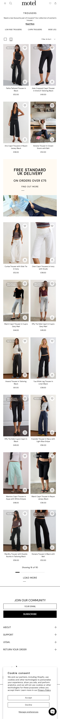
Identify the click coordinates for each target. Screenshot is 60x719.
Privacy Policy (44, 690)
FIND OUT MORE (30, 186)
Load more (30, 577)
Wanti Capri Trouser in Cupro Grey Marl (16, 325)
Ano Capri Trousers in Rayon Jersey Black (16, 147)
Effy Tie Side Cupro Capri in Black (16, 440)
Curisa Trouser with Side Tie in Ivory (16, 267)
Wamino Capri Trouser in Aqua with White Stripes (16, 497)
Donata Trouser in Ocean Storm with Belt (43, 147)
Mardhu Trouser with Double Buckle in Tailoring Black (16, 555)
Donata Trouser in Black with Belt (43, 555)
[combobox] (10, 3)
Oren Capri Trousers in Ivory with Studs (43, 267)
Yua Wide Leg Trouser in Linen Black (43, 382)
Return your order (15, 649)
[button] (25, 48)
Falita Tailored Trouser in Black (16, 89)
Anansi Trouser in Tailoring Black (16, 382)
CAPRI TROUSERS (35, 29)
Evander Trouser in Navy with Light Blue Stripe (43, 440)
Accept (28, 697)
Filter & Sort (46, 39)
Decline (28, 704)
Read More (30, 24)
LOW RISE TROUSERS (13, 29)
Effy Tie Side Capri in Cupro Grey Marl (43, 325)
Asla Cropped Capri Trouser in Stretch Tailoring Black (43, 89)
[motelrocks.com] (29, 3)
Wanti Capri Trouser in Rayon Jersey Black (43, 497)
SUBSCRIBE (30, 614)
